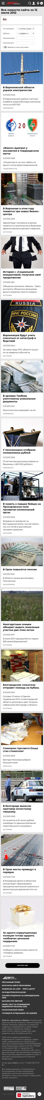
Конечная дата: (8, 43)
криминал (8, 108)
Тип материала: (8, 29)
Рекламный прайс (11, 982)
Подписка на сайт (11, 989)
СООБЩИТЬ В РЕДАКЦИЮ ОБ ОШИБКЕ (19, 1013)
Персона (7, 766)
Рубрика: (6, 33)
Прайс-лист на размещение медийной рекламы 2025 (16, 1005)
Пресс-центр (29, 989)
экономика (9, 584)
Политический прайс (13, 1010)
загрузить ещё (22, 965)
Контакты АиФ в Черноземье (16, 985)
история (7, 232)
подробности (10, 168)
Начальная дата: (9, 38)
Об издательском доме (14, 992)
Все (5, 19)
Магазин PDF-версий (12, 1001)
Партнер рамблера (8, 1094)
